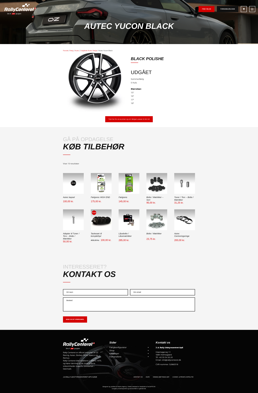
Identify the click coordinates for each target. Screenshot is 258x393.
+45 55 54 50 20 (166, 357)
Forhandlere (115, 357)
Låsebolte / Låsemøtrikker (125, 234)
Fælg (71, 51)
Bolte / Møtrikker (154, 233)
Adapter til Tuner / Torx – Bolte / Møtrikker (71, 236)
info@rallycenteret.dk (171, 360)
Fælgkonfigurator (117, 347)
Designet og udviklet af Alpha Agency (114, 386)
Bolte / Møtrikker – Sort (154, 198)
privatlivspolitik (122, 388)
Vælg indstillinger (157, 193)
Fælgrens (123, 197)
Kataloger (114, 353)
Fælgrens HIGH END (100, 197)
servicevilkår (133, 388)
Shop (111, 350)
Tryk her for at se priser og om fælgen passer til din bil (129, 119)
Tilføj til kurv (73, 193)
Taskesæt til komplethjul (96, 234)
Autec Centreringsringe (181, 234)
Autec (77, 51)
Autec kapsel (69, 197)
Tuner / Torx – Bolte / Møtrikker (184, 198)
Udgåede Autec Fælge (88, 51)
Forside (65, 51)
